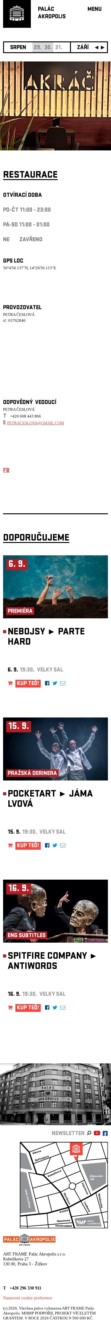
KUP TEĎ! (28, 684)
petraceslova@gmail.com (35, 423)
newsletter (68, 1134)
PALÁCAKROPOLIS (52, 13)
